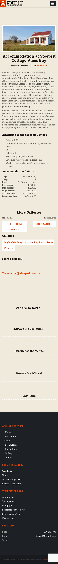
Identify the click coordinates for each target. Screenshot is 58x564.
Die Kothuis (41, 66)
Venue (49, 242)
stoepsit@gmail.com (45, 536)
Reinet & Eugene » (44, 223)
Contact (9, 457)
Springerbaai (8, 501)
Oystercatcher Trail (12, 514)
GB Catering (8, 518)
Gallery (8, 453)
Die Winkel (11, 444)
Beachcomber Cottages (13, 509)
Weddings (9, 248)
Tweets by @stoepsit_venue (21, 273)
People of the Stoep (13, 242)
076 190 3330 (50, 531)
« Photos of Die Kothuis (14, 226)
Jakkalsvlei (8, 497)
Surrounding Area (34, 242)
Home (8, 432)
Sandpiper (7, 505)
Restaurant (10, 436)
